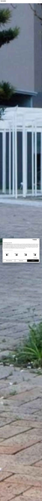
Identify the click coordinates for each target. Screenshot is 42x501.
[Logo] (3, 1)
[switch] (16, 255)
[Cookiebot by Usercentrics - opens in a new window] (33, 239)
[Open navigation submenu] (40, 1)
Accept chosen (21, 260)
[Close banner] (38, 239)
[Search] (39, 1)
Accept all (33, 260)
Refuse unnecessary (9, 260)
